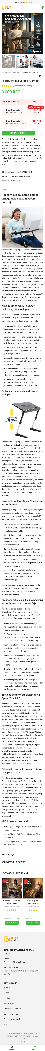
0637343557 (28, 2)
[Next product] (42, 76)
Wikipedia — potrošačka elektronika (17, 764)
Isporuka (7, 988)
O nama (7, 993)
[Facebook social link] (9, 180)
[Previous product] (38, 76)
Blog (6, 1025)
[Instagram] (24, 1042)
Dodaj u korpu (18, 133)
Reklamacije (9, 1003)
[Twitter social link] (11, 180)
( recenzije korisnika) (22, 86)
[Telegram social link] (19, 180)
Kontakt (7, 998)
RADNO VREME (11, 967)
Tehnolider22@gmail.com (14, 962)
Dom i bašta (16, 72)
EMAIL (7, 959)
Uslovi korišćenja (11, 1014)
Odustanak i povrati (12, 1009)
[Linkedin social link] (17, 180)
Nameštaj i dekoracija (31, 72)
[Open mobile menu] (37, 7)
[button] (12, 923)
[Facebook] (20, 1042)
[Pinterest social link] (14, 180)
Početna (5, 72)
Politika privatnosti (12, 1019)
